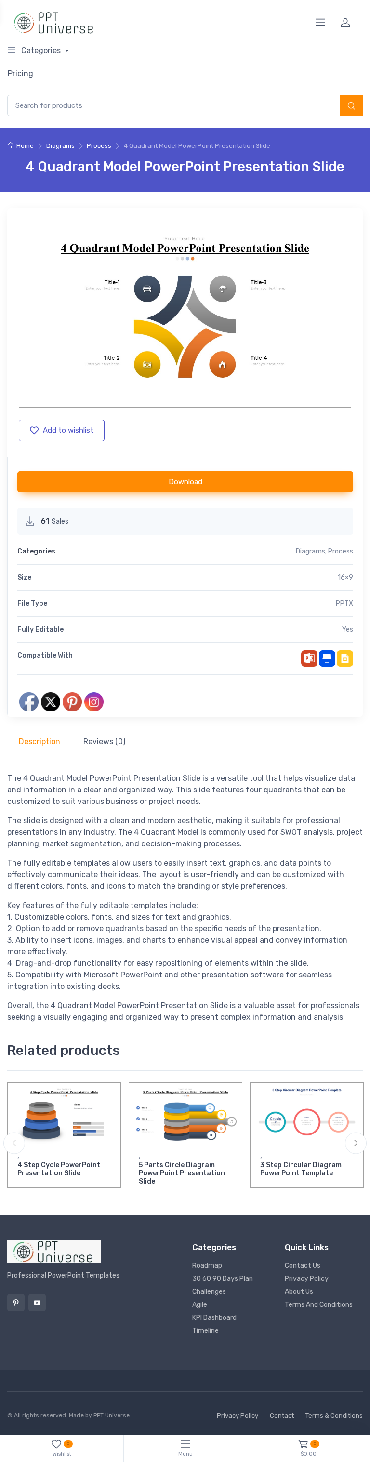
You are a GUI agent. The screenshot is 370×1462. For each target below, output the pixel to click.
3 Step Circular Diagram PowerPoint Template (301, 1169)
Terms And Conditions (319, 1305)
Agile (199, 1305)
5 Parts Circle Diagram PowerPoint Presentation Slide (182, 1173)
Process (99, 145)
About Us (299, 1292)
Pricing (20, 73)
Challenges (209, 1292)
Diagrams (60, 145)
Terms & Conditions (334, 1415)
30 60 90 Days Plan (222, 1279)
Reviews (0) (104, 741)
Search (351, 106)
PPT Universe (111, 1415)
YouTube (37, 1302)
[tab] (39, 741)
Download (185, 481)
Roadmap (207, 1266)
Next (356, 1143)
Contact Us (302, 1266)
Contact (282, 1415)
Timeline (205, 1331)
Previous (14, 1143)
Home (25, 145)
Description (39, 741)
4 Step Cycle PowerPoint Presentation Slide (58, 1169)
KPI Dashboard (214, 1318)
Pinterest (16, 1302)
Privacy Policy (307, 1279)
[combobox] (185, 106)
